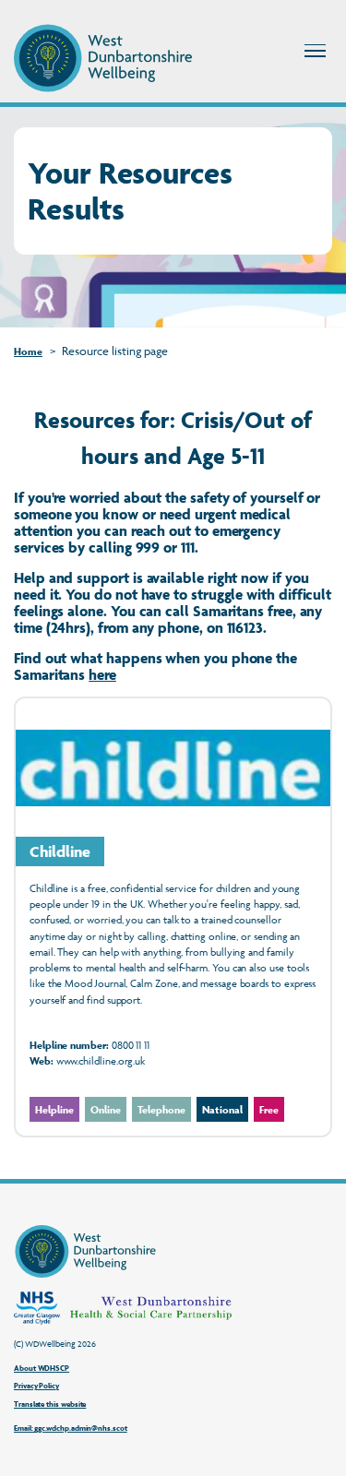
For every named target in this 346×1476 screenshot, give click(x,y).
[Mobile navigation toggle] (315, 51)
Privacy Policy (36, 1386)
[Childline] (173, 916)
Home (28, 351)
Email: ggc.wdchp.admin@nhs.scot (70, 1428)
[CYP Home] (103, 58)
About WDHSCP (41, 1368)
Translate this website (50, 1404)
